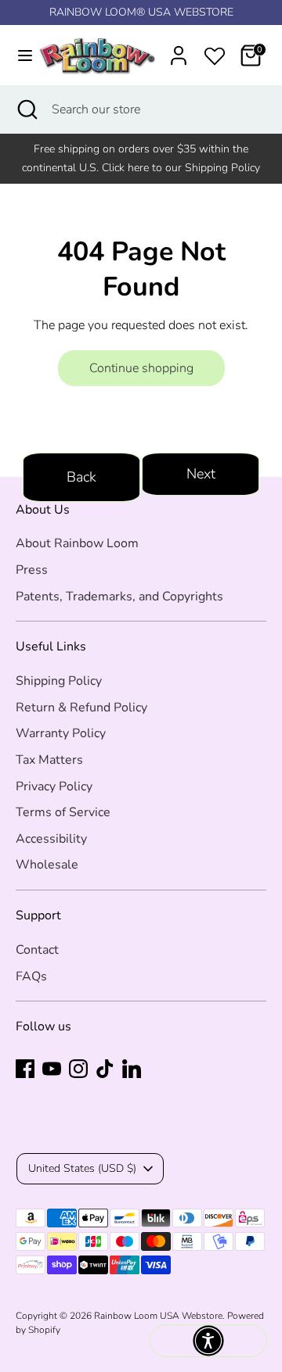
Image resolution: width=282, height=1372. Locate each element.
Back (81, 476)
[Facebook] (25, 1068)
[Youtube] (51, 1068)
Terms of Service (63, 812)
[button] (208, 1340)
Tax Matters (49, 759)
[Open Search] (26, 109)
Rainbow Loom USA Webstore (158, 1315)
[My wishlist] (214, 53)
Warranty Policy (61, 733)
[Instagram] (78, 1068)
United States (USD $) (82, 1168)
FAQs (31, 976)
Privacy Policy (54, 786)
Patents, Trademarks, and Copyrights (119, 596)
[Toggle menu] (17, 55)
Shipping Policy (59, 681)
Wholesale (47, 864)
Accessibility (51, 838)
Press (32, 570)
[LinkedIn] (131, 1068)
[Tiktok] (105, 1068)
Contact (37, 949)
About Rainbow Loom (77, 543)
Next (200, 473)
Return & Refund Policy (81, 707)
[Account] (178, 49)
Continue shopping (141, 368)
